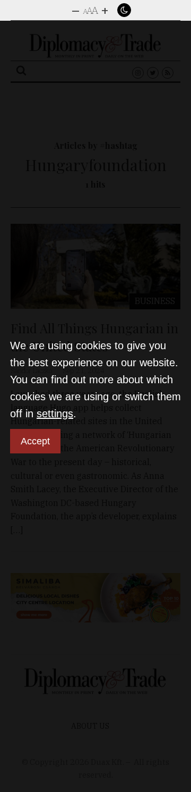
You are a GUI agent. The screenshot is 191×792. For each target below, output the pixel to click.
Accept (35, 441)
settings (55, 413)
